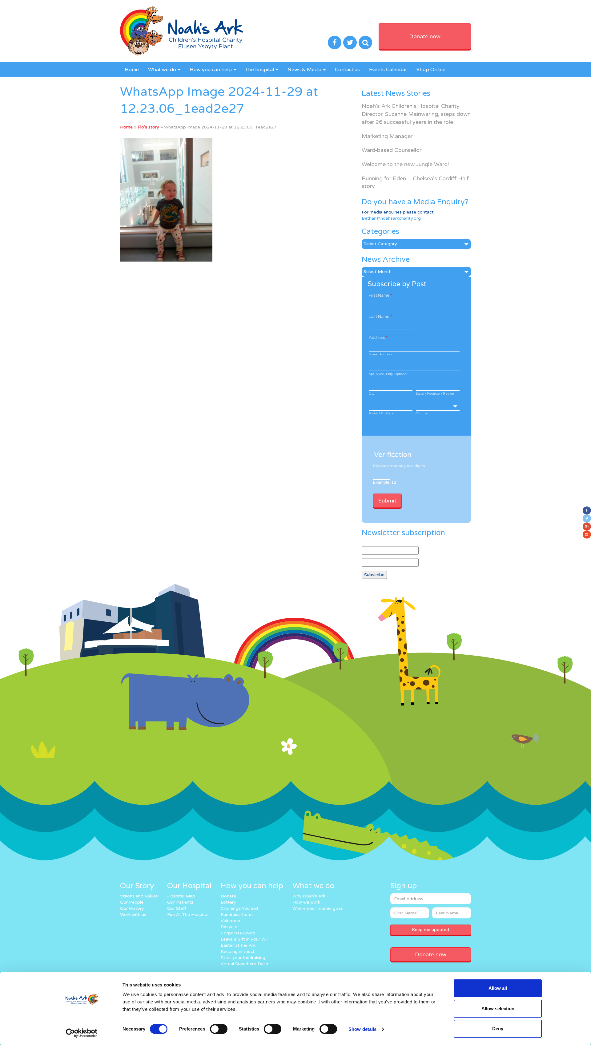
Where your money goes (317, 908)
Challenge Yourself (239, 908)
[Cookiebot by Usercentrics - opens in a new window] (82, 1033)
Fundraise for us (237, 914)
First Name (380, 295)
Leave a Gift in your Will (244, 939)
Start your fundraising (243, 957)
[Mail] (587, 535)
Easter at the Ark (238, 945)
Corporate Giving (238, 933)
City (371, 394)
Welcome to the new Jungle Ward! (405, 164)
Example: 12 (384, 482)
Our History (132, 908)
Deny (497, 1028)
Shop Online (430, 70)
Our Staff (177, 908)
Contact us (347, 70)
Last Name (380, 316)
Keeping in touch (238, 951)
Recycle (229, 926)
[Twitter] (587, 518)
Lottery (228, 902)
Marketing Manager (387, 136)
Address (378, 337)
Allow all (497, 988)
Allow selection (497, 1008)
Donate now (424, 36)
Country (422, 413)
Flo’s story (148, 127)
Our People (131, 902)
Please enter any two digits (399, 466)
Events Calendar (388, 70)
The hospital (260, 70)
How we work (306, 902)
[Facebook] (587, 510)
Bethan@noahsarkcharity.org (391, 218)
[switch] (218, 1029)
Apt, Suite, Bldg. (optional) (388, 374)
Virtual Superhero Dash (244, 963)
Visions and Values (139, 896)
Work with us (133, 914)
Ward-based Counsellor (391, 150)
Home (132, 70)
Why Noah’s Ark (308, 896)
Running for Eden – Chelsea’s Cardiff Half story (415, 182)
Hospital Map (181, 896)
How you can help (211, 70)
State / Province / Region (435, 394)
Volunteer (230, 920)
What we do (162, 70)
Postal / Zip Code (381, 413)
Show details (362, 1029)
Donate (228, 896)
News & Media (305, 70)
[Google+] (587, 526)
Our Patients (180, 902)
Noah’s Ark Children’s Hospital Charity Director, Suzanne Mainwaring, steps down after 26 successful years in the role (416, 114)
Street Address (380, 354)
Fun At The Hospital (187, 914)
